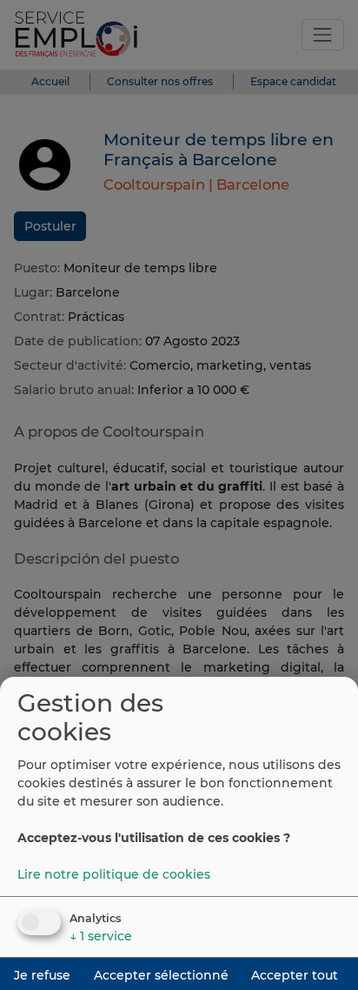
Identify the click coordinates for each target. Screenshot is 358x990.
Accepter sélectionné (161, 975)
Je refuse (42, 975)
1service (101, 936)
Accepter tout (294, 975)
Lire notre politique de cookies (113, 874)
